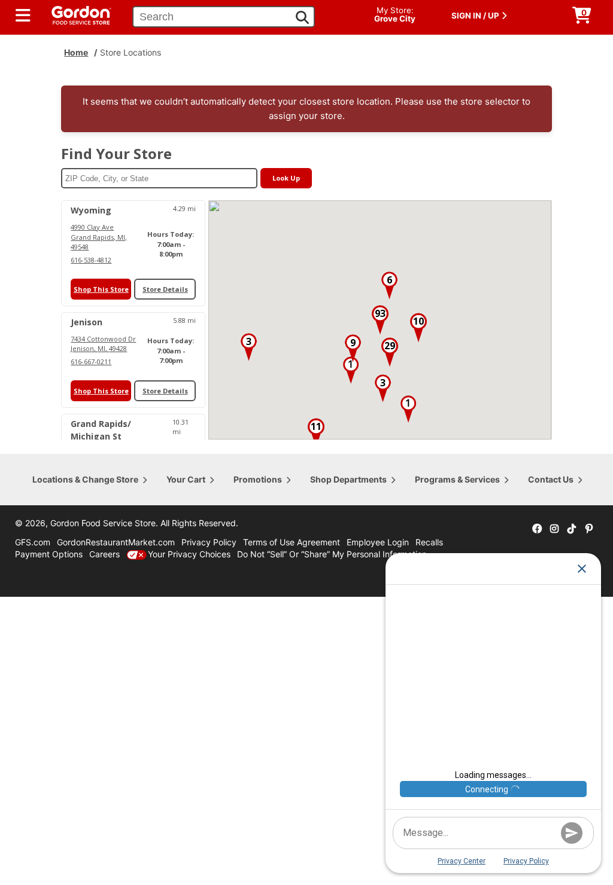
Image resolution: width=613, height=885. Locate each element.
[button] (351, 370)
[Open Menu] (23, 15)
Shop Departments (348, 479)
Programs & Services (457, 479)
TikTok (572, 529)
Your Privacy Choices (189, 554)
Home (76, 52)
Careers (104, 554)
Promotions (257, 479)
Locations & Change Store (85, 479)
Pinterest (589, 529)
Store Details (165, 289)
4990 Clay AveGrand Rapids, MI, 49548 (99, 236)
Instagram (554, 529)
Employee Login (378, 542)
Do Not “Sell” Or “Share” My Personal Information (332, 554)
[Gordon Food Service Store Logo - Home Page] (75, 14)
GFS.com (32, 542)
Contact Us (550, 479)
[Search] (302, 17)
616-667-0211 (91, 361)
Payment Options (49, 554)
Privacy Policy (208, 542)
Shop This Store (101, 289)
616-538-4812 (91, 259)
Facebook (537, 529)
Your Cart (185, 479)
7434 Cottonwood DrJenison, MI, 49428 (103, 343)
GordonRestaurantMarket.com (116, 542)
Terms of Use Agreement (291, 542)
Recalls (429, 542)
